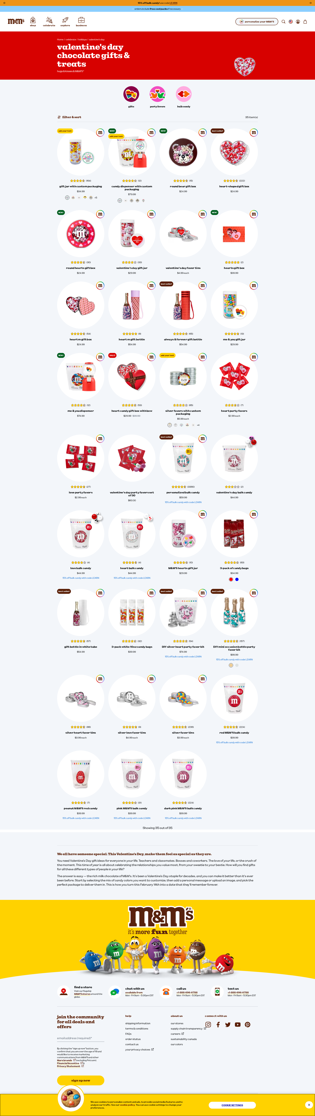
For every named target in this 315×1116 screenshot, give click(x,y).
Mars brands (64, 1060)
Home (60, 39)
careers (175, 1033)
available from (134, 992)
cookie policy (127, 1105)
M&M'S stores (82, 994)
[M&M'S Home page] (16, 22)
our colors (177, 1044)
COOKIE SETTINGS (232, 1105)
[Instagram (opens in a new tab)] (208, 1024)
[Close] (309, 1104)
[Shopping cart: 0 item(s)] (305, 21)
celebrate (71, 39)
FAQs (128, 1033)
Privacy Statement (68, 1066)
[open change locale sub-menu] (290, 21)
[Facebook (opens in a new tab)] (218, 1024)
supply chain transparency (187, 1028)
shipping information (137, 1023)
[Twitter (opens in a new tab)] (227, 1024)
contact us (131, 1044)
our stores (177, 1023)
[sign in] (298, 21)
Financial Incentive (68, 1063)
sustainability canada (184, 1039)
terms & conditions (136, 1028)
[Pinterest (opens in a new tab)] (247, 1024)
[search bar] (283, 21)
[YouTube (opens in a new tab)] (237, 1024)
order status (133, 1039)
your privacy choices (137, 1049)
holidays (82, 39)
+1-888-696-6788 (187, 992)
